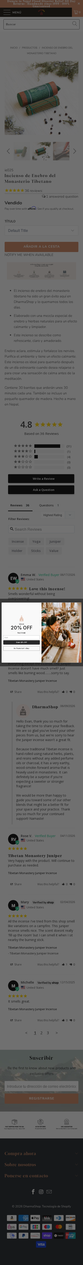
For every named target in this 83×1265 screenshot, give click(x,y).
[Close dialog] (79, 604)
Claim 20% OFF (21, 642)
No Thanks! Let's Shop (21, 648)
